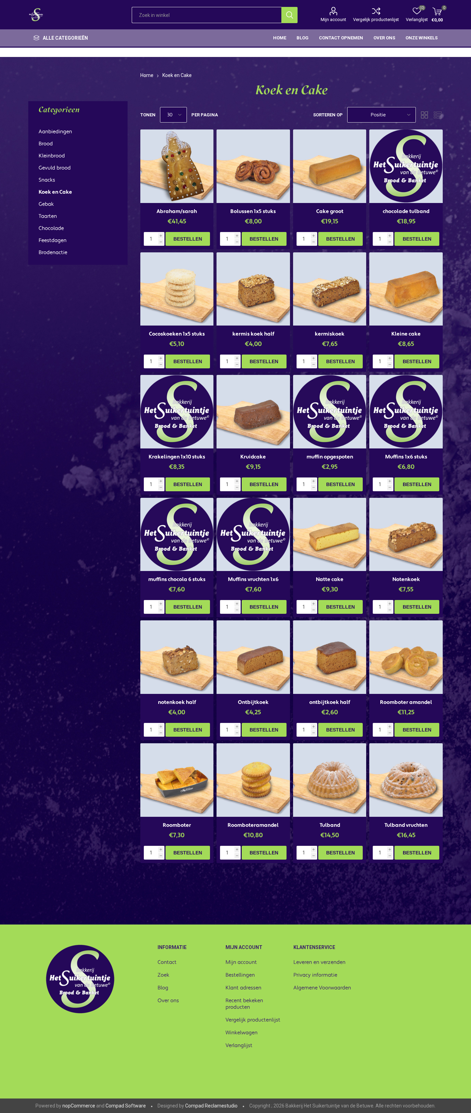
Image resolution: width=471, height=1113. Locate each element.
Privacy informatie (315, 975)
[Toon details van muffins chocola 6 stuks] (177, 534)
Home (146, 75)
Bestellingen (240, 975)
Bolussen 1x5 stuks (253, 211)
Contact (167, 962)
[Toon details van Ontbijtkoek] (253, 657)
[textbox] (206, 15)
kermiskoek (329, 334)
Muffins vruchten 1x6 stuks (253, 582)
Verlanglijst (239, 1045)
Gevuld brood (55, 168)
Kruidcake (253, 457)
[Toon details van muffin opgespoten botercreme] (330, 411)
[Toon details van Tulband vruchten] (406, 780)
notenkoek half (177, 702)
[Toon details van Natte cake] (330, 534)
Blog (163, 988)
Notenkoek (406, 579)
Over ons (168, 1000)
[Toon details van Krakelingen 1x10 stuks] (177, 411)
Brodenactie (53, 252)
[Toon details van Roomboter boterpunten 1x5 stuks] (177, 780)
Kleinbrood (52, 156)
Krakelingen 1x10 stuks (177, 457)
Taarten (48, 216)
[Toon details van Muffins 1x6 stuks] (406, 411)
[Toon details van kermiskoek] (330, 289)
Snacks (47, 180)
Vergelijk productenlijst (376, 19)
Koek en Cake (55, 192)
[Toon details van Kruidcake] (253, 411)
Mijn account (333, 19)
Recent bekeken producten (244, 1003)
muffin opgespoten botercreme (330, 460)
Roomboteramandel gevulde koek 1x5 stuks (253, 828)
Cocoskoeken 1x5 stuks (177, 334)
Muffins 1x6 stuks (406, 457)
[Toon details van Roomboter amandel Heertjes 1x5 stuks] (406, 657)
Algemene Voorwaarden (322, 988)
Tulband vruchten (406, 825)
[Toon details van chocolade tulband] (406, 166)
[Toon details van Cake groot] (330, 166)
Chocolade (51, 228)
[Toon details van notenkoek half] (177, 657)
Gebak (46, 204)
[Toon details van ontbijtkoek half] (330, 657)
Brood (46, 144)
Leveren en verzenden (319, 962)
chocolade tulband (406, 211)
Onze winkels (421, 37)
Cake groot (329, 211)
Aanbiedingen (55, 131)
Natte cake (329, 579)
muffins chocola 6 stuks (177, 579)
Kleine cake (406, 334)
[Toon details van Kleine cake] (406, 289)
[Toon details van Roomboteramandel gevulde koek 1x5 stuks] (253, 780)
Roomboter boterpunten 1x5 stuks (177, 828)
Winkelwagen (242, 1032)
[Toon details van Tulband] (330, 780)
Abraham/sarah (177, 211)
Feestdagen (53, 240)
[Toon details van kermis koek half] (253, 289)
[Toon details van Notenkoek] (406, 534)
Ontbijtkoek (253, 702)
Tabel (424, 115)
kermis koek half (253, 334)
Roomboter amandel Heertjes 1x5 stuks (406, 705)
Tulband (330, 825)
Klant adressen (243, 988)
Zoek (163, 975)
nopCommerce (78, 1106)
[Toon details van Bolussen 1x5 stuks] (253, 166)
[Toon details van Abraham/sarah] (177, 166)
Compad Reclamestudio (211, 1106)
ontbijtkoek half (329, 702)
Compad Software (126, 1106)
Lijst (437, 115)
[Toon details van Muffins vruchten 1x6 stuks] (253, 534)
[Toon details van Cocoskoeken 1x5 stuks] (177, 289)
